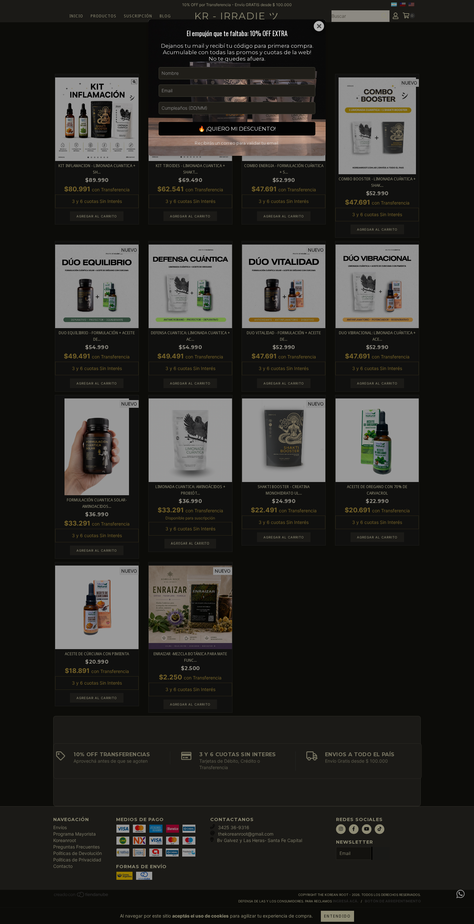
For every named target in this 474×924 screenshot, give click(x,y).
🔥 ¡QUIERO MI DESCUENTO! (237, 129)
